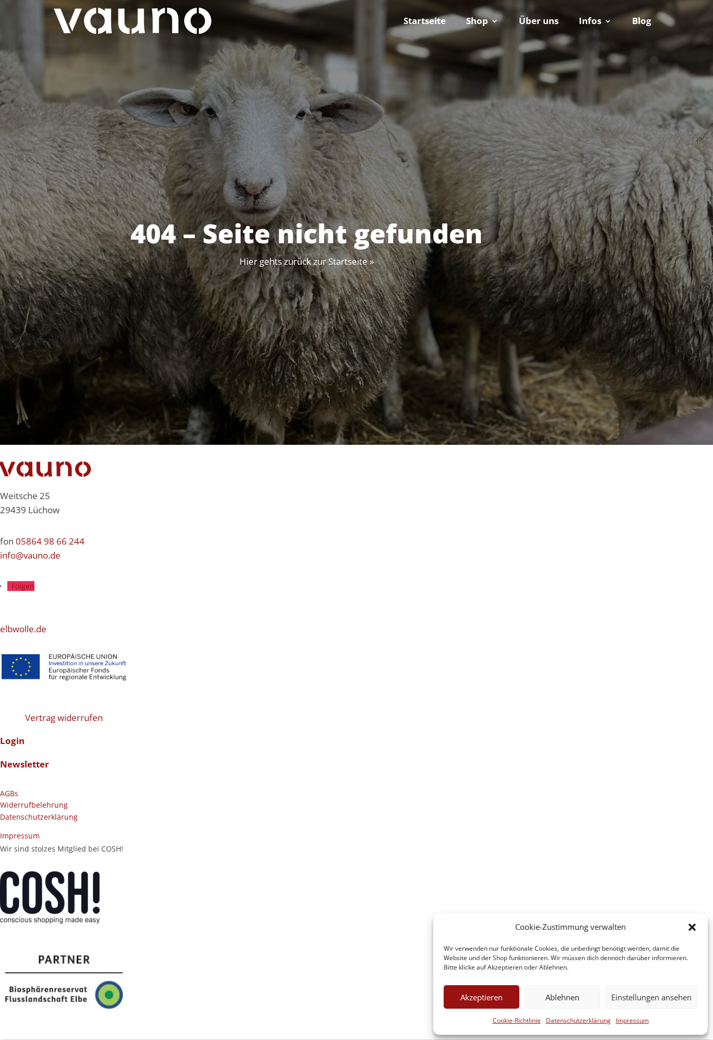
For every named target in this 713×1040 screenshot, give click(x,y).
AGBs (9, 793)
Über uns (538, 22)
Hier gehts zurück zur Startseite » (307, 261)
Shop (477, 22)
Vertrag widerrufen (64, 718)
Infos (590, 22)
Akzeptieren (481, 997)
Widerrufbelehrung (34, 805)
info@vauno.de (30, 555)
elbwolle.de (23, 629)
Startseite (424, 22)
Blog (641, 22)
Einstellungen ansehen (651, 997)
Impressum (632, 1020)
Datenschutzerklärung (578, 1020)
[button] (692, 927)
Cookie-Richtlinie (517, 1020)
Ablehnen (562, 997)
